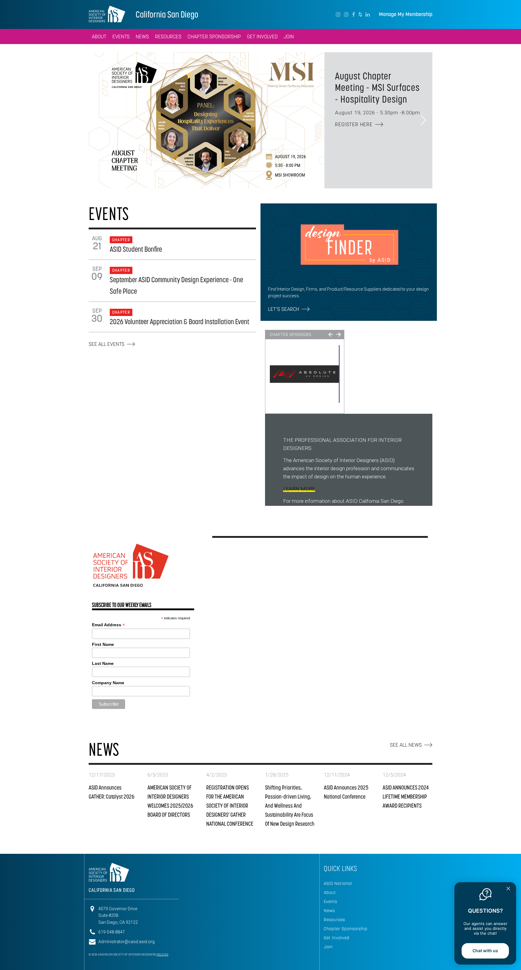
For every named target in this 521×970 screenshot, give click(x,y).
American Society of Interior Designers (107, 13)
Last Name (103, 663)
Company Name (108, 682)
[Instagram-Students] (346, 14)
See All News (406, 745)
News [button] (142, 36)
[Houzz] (360, 14)
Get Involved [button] (262, 36)
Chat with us (485, 950)
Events (330, 901)
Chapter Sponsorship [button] (214, 36)
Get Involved (336, 937)
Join (328, 946)
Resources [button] (168, 36)
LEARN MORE (299, 489)
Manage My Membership (405, 14)
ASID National (338, 883)
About (330, 892)
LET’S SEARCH (283, 309)
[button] (98, 120)
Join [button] (289, 36)
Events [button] (121, 36)
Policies (162, 954)
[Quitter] (508, 889)
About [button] (99, 36)
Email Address (108, 625)
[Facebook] (353, 14)
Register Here (354, 124)
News (329, 910)
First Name (103, 644)
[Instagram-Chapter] (338, 14)
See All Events (107, 344)
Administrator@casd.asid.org (126, 941)
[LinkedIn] (367, 14)
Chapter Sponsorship (346, 928)
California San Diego (167, 14)
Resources (334, 919)
